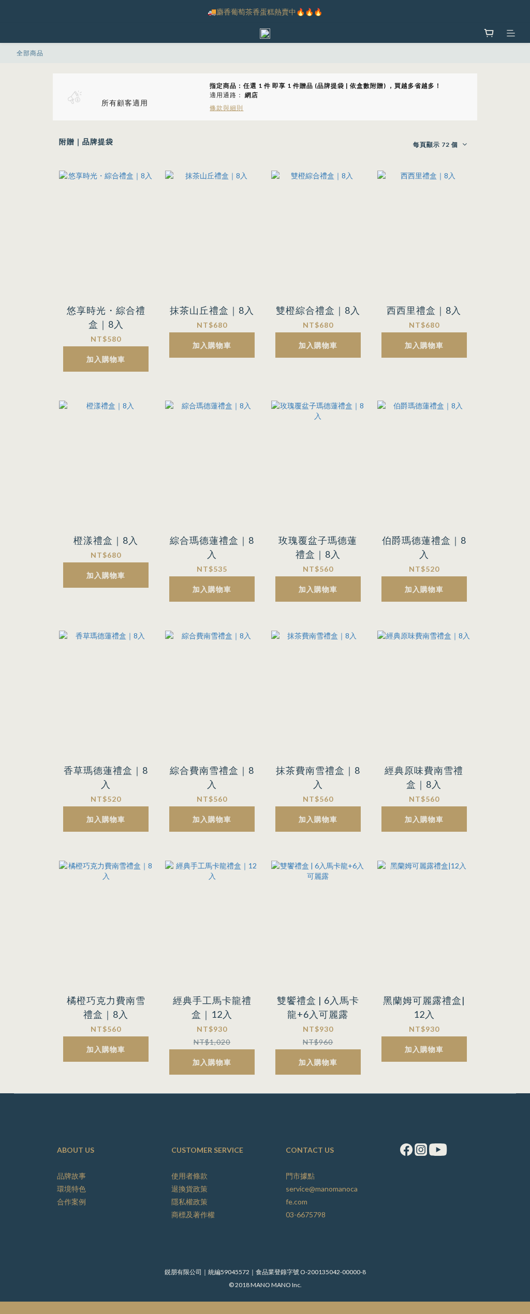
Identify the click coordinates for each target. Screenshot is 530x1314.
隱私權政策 (189, 1201)
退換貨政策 (189, 1188)
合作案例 (71, 1201)
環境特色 (71, 1188)
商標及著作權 (193, 1214)
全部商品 (30, 53)
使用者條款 (189, 1175)
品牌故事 (71, 1175)
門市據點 (300, 1175)
